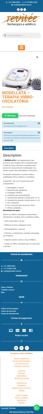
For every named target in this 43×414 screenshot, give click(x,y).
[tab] (9, 148)
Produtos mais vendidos (21, 353)
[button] (37, 408)
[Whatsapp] (24, 9)
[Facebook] (18, 9)
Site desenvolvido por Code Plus (21, 412)
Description (9, 148)
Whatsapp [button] (11, 116)
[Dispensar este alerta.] (38, 123)
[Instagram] (21, 9)
